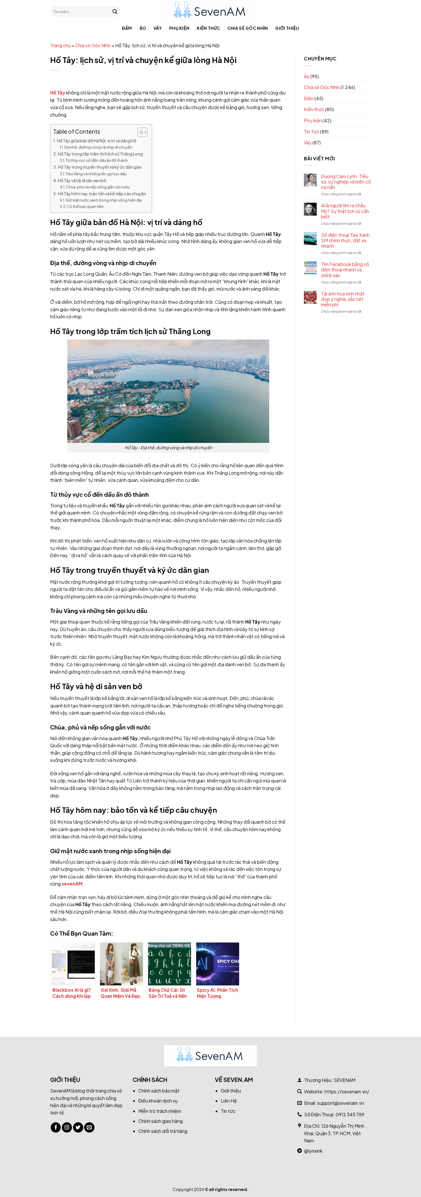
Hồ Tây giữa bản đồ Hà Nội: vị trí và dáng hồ (96, 140)
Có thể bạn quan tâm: (86, 206)
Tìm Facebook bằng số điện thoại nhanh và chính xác (345, 269)
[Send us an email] (89, 1127)
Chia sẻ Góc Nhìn (247, 28)
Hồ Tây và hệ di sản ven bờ (82, 180)
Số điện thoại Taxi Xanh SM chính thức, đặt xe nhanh (345, 240)
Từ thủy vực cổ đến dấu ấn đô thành (97, 160)
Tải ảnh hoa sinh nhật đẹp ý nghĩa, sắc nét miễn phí (343, 299)
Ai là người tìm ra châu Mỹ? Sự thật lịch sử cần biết (345, 211)
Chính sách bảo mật (159, 1091)
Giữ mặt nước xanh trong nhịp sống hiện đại (104, 200)
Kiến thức (208, 28)
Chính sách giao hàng (160, 1121)
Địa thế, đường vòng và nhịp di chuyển (98, 147)
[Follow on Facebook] (56, 1127)
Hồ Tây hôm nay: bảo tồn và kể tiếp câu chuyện (102, 193)
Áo (142, 28)
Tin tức (228, 1111)
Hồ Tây (57, 93)
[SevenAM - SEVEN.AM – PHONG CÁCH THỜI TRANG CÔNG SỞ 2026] (210, 11)
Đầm (127, 28)
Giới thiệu (287, 28)
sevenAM (72, 884)
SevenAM (60, 1091)
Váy (158, 28)
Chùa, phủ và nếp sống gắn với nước (98, 187)
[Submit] (115, 11)
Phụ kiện (179, 28)
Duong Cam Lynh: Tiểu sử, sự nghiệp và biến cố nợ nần (346, 181)
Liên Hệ (229, 1101)
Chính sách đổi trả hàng (162, 1131)
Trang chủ (60, 45)
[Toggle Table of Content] (139, 132)
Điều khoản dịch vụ (158, 1101)
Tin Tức (311, 132)
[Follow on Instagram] (67, 1127)
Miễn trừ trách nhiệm (159, 1111)
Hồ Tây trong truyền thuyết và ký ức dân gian (100, 166)
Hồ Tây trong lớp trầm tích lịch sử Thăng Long (100, 153)
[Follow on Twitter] (78, 1127)
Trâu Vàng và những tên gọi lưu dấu (96, 173)
